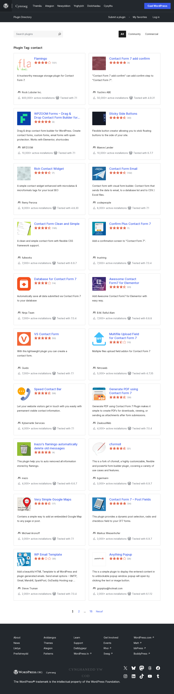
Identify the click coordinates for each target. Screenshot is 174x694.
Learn (77, 637)
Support (78, 642)
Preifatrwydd (21, 653)
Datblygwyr (80, 648)
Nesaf (99, 611)
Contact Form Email (123, 168)
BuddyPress (142, 653)
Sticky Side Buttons (123, 113)
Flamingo (40, 58)
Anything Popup (120, 554)
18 (91, 611)
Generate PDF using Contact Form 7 (123, 391)
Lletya (17, 648)
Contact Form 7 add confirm (129, 58)
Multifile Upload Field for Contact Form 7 (124, 336)
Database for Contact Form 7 (55, 279)
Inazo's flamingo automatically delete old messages (55, 446)
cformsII (115, 444)
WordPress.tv (83, 653)
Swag (108, 653)
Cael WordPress (157, 5)
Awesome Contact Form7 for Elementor (124, 281)
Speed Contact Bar (48, 389)
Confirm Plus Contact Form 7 (130, 224)
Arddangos (50, 637)
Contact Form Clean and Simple (57, 224)
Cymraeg (51, 672)
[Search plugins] (59, 34)
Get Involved (111, 637)
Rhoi (107, 648)
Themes (48, 642)
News (17, 642)
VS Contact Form (46, 334)
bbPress (140, 648)
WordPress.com (144, 637)
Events (107, 642)
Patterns (48, 653)
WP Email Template (48, 554)
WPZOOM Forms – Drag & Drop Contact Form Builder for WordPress (56, 116)
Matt (138, 642)
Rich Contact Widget (49, 168)
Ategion (48, 648)
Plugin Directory (23, 17)
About (17, 637)
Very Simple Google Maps (52, 499)
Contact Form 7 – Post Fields (130, 499)
